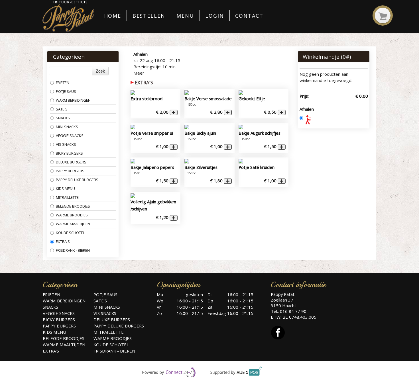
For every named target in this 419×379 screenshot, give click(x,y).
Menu (185, 15)
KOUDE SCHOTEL (70, 232)
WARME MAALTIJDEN (73, 223)
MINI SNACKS (67, 126)
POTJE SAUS (66, 91)
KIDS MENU (65, 188)
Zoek (100, 71)
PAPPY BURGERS (70, 170)
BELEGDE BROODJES (73, 206)
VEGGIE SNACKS (70, 135)
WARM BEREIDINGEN (73, 100)
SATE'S (62, 109)
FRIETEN (62, 82)
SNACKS (63, 117)
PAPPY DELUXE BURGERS (77, 179)
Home (112, 15)
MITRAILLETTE (67, 197)
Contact (249, 15)
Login (214, 15)
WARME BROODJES (72, 215)
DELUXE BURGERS (71, 162)
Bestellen (149, 15)
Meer (138, 73)
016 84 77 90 (293, 311)
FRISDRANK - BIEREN (73, 250)
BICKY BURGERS (70, 153)
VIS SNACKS (66, 144)
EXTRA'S (63, 241)
